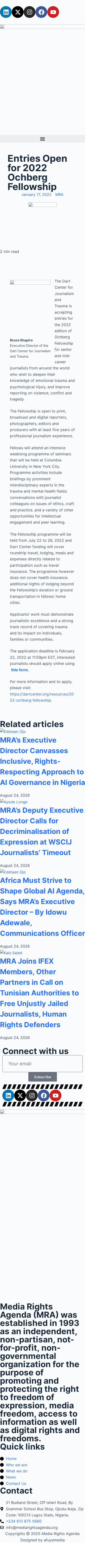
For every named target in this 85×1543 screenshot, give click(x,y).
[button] (42, 139)
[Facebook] (41, 12)
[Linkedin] (6, 12)
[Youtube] (53, 12)
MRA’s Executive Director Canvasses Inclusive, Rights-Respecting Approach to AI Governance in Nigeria (42, 761)
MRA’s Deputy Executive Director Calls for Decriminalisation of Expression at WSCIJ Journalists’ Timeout (42, 831)
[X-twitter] (18, 12)
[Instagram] (29, 12)
